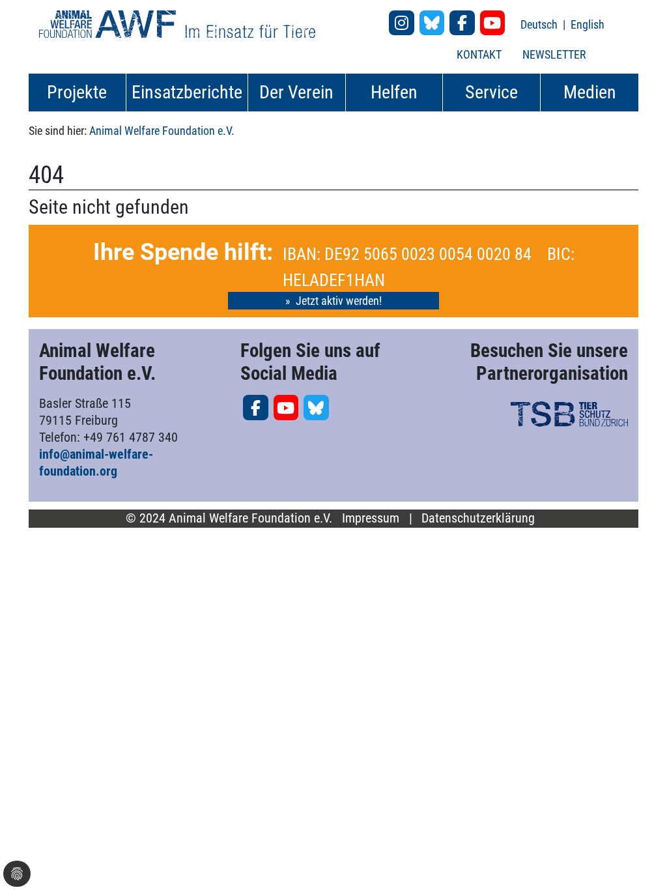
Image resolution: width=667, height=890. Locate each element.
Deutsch (540, 24)
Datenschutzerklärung (478, 518)
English (587, 24)
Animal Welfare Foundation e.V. (161, 130)
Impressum (370, 518)
